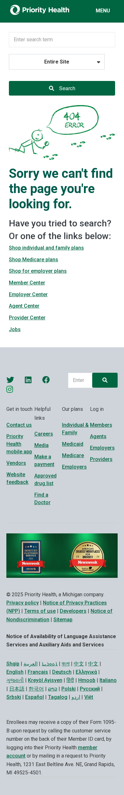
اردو (76, 697)
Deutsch (62, 672)
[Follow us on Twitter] (10, 380)
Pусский (90, 689)
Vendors (16, 463)
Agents (98, 436)
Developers (73, 611)
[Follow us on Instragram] (9, 389)
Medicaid (72, 444)
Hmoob (86, 680)
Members (101, 425)
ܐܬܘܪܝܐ (50, 664)
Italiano (108, 680)
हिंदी (70, 680)
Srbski (13, 697)
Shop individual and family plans (46, 248)
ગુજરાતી (15, 680)
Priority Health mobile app (19, 444)
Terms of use (40, 611)
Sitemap (62, 620)
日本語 (16, 689)
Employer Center (28, 294)
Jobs (15, 329)
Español (34, 697)
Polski (68, 689)
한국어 (36, 689)
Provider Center (27, 318)
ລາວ (52, 689)
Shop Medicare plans (33, 260)
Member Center (27, 283)
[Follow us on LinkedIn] (28, 380)
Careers (43, 434)
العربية (31, 664)
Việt (88, 697)
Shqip (12, 664)
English (15, 672)
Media (41, 445)
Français (38, 672)
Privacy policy (22, 603)
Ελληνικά (86, 672)
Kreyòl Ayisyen (45, 680)
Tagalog (57, 697)
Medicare (73, 455)
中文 (79, 664)
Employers (74, 467)
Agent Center (24, 306)
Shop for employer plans (38, 271)
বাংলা (66, 664)
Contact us (19, 425)
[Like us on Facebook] (46, 380)
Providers (101, 459)
